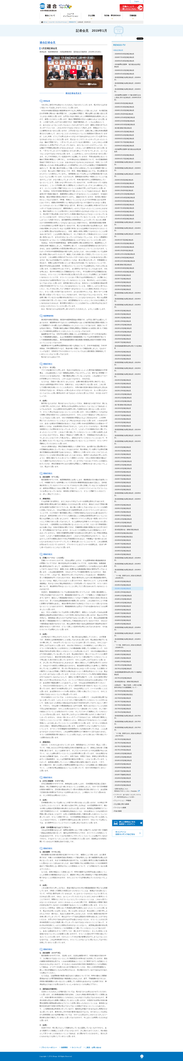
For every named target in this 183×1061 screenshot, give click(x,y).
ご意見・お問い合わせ (93, 1047)
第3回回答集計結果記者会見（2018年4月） (127, 629)
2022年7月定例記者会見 (123, 342)
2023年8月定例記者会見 (123, 275)
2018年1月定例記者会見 (123, 658)
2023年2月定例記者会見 (123, 314)
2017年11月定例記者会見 (123, 668)
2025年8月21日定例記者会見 (124, 138)
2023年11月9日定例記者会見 (124, 257)
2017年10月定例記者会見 (123, 678)
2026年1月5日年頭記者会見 (124, 114)
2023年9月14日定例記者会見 (124, 272)
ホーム (45, 22)
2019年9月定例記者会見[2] (124, 533)
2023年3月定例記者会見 (123, 310)
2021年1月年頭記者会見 (123, 458)
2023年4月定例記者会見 (123, 289)
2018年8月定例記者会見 (123, 610)
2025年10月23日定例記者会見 (125, 124)
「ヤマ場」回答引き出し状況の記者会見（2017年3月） (127, 735)
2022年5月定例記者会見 (123, 355)
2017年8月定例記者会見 (123, 698)
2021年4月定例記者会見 (123, 426)
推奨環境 (64, 1047)
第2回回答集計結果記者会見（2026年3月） (127, 84)
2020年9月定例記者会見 (123, 472)
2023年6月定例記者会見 (123, 282)
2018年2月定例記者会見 (123, 654)
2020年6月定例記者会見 (123, 482)
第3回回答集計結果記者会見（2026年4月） (127, 79)
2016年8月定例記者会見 (123, 767)
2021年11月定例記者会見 (123, 398)
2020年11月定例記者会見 (123, 465)
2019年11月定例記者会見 (123, 522)
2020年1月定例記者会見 (123, 512)
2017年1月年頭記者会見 (123, 750)
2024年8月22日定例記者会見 (124, 204)
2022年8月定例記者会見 (123, 339)
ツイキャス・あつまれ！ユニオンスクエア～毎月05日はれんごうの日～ (127, 796)
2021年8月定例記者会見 (123, 412)
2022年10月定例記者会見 (123, 332)
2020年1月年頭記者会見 (123, 515)
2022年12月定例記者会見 (123, 325)
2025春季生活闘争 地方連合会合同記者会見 (127, 150)
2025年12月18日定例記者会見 (125, 117)
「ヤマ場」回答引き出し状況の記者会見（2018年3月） (127, 646)
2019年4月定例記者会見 (123, 554)
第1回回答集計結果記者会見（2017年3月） (127, 729)
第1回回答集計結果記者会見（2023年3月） (127, 306)
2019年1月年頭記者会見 (123, 592)
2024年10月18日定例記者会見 (125, 197)
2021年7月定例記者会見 (123, 415)
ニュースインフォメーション (70, 15)
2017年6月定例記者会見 (123, 705)
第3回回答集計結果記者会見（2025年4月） (127, 163)
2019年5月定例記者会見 (123, 551)
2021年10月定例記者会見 (123, 401)
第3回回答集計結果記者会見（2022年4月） (127, 364)
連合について (50, 15)
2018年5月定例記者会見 (123, 620)
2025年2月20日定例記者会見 (124, 183)
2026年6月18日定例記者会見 (124, 61)
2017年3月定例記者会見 (123, 739)
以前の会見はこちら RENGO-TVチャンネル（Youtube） (126, 790)
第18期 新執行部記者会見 (123, 264)
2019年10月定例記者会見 (123, 526)
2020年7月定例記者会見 (123, 479)
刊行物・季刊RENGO (112, 15)
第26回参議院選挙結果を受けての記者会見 (128, 347)
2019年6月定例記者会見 (123, 547)
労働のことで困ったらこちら (129, 7)
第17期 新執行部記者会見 (123, 405)
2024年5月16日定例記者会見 (124, 215)
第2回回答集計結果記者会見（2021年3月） (127, 437)
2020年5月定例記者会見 (123, 486)
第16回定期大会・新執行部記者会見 (127, 529)
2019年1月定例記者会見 (123, 588)
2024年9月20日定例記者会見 (124, 201)
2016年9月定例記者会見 (123, 764)
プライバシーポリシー (49, 1047)
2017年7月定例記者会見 (123, 701)
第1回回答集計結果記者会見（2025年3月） (127, 175)
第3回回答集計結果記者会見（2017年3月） (127, 717)
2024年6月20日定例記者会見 (124, 211)
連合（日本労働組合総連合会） (48, 7)
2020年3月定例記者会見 (123, 505)
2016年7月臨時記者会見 (123, 774)
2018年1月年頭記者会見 (123, 661)
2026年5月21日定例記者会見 (124, 70)
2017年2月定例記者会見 (123, 743)
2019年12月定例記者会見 (123, 519)
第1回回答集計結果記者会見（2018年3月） (127, 640)
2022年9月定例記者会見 (123, 335)
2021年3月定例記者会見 (123, 447)
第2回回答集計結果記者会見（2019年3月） (127, 565)
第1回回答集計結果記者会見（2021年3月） (127, 442)
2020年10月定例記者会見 (123, 468)
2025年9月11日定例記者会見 (124, 135)
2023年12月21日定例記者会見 (125, 254)
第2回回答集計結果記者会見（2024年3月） (127, 229)
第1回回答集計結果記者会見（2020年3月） (127, 500)
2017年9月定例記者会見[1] (124, 694)
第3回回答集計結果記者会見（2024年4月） (127, 223)
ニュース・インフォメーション (58, 22)
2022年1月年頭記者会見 (123, 390)
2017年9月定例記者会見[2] (124, 691)
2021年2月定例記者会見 (123, 451)
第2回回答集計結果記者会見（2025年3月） (127, 169)
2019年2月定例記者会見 (123, 585)
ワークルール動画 (120, 807)
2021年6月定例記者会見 (123, 419)
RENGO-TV (72, 22)
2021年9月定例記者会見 (123, 408)
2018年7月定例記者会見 (123, 613)
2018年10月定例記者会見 (123, 602)
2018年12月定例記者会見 (123, 595)
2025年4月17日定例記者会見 (124, 158)
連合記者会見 (118, 50)
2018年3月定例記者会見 (123, 651)
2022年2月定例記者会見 (123, 383)
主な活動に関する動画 (121, 804)
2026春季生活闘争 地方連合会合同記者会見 (127, 66)
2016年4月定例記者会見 (123, 785)
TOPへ (141, 1057)
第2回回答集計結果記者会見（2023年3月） (127, 300)
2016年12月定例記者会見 (123, 753)
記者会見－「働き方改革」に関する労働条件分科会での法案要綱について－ (127, 686)
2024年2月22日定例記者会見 (124, 243)
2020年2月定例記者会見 (123, 508)
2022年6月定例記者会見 (123, 352)
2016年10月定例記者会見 (123, 760)
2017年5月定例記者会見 (123, 708)
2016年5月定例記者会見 (123, 782)
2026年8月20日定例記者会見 (124, 54)
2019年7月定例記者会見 (123, 544)
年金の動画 (118, 811)
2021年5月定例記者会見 (123, 422)
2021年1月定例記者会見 (123, 454)
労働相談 (133, 15)
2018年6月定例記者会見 (123, 617)
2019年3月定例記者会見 (123, 581)
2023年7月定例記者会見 (123, 279)
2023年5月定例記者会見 (123, 286)
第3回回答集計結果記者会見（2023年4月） (127, 294)
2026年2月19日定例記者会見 (124, 107)
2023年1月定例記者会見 (123, 317)
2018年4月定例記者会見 (123, 624)
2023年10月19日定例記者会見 (125, 261)
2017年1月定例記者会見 (123, 746)
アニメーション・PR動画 (122, 800)
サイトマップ (76, 1047)
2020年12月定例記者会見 (123, 461)
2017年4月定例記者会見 (123, 712)
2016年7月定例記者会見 (123, 771)
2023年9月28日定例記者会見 (124, 268)
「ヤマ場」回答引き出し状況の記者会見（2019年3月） (127, 577)
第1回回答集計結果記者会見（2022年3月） (127, 375)
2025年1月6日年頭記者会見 (124, 190)
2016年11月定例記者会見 (123, 757)
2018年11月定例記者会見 (123, 599)
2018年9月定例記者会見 (123, 606)
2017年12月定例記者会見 (123, 665)
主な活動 (91, 15)
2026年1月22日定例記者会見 (124, 110)
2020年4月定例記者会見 (123, 489)
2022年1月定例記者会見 (123, 387)
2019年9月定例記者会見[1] (124, 537)
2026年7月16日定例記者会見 (124, 57)
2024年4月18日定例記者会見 (124, 219)
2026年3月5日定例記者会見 (124, 103)
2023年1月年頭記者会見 (123, 321)
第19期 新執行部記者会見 (123, 128)
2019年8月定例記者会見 (123, 540)
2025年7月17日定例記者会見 (124, 142)
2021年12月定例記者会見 (123, 394)
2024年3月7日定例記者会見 (124, 240)
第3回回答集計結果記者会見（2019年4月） (127, 559)
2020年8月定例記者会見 (123, 475)
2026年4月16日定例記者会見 (124, 74)
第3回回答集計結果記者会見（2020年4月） (127, 494)
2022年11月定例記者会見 (123, 328)
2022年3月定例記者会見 (123, 380)
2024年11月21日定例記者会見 (125, 194)
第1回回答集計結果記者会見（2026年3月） (127, 90)
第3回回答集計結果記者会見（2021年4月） (127, 431)
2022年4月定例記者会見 (123, 359)
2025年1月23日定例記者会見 (124, 187)
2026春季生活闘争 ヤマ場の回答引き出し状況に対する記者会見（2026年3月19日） (127, 97)
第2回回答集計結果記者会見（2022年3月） (127, 369)
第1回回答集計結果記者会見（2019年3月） (127, 571)
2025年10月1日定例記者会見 (124, 131)
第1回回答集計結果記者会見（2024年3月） (127, 235)
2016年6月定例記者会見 (123, 778)
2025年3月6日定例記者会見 (124, 180)
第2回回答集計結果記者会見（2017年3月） (127, 723)
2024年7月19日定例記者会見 (124, 208)
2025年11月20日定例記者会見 (125, 121)
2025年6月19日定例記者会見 (124, 145)
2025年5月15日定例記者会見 (124, 155)
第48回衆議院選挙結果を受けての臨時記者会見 (128, 673)
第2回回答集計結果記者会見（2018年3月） (127, 634)
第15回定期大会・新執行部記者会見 (127, 681)
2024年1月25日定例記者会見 (124, 247)
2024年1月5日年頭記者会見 (124, 250)
